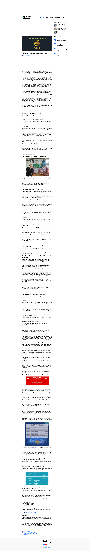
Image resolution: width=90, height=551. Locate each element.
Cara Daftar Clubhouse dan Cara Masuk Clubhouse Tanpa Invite (62, 49)
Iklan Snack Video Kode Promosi (32, 512)
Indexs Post (49, 14)
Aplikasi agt (33, 532)
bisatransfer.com (47, 547)
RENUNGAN (57, 17)
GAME (47, 17)
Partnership (64, 14)
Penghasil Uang (28, 531)
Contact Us (59, 14)
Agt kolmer (24, 532)
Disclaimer (44, 14)
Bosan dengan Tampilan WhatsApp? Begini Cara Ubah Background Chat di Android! (62, 33)
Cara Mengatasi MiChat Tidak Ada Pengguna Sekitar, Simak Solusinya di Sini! (62, 44)
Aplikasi (24, 531)
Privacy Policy (31, 14)
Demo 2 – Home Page (37, 14)
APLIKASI (42, 17)
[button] (66, 17)
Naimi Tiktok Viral (25, 534)
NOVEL (63, 17)
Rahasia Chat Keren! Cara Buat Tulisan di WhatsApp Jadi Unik (61, 29)
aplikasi (48, 115)
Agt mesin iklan (29, 532)
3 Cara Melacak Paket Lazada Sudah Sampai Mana (30, 533)
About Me (54, 14)
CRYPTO (51, 17)
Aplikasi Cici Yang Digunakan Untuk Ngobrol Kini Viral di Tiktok (62, 54)
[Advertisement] (45, 6)
